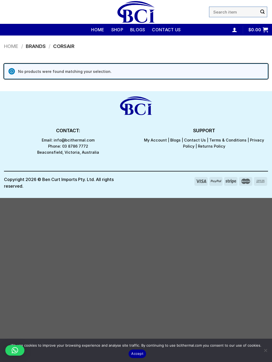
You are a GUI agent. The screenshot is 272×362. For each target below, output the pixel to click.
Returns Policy (211, 146)
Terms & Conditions (227, 140)
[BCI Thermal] (136, 12)
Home (97, 29)
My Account (155, 140)
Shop (117, 29)
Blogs (137, 29)
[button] (14, 350)
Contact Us (166, 29)
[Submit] (262, 11)
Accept (137, 353)
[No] (265, 352)
